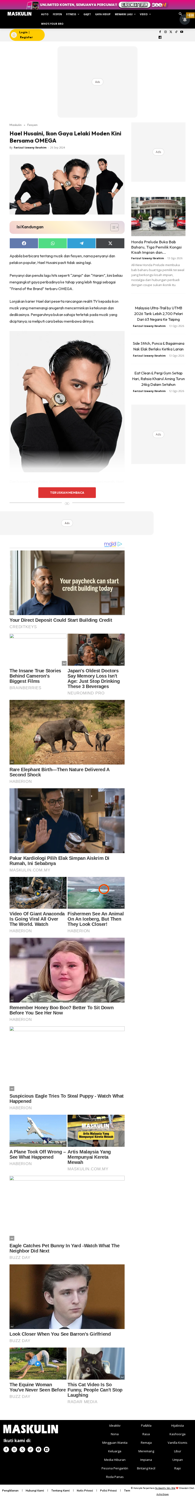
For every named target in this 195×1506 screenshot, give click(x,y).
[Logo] (19, 14)
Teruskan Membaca (67, 492)
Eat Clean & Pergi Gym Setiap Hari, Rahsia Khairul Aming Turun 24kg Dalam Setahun (158, 379)
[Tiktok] (176, 32)
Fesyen (32, 125)
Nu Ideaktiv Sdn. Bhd (165, 1488)
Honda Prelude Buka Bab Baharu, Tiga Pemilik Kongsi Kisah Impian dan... (156, 247)
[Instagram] (165, 32)
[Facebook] (160, 32)
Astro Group (162, 1494)
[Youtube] (182, 32)
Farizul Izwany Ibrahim (30, 147)
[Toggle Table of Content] (112, 227)
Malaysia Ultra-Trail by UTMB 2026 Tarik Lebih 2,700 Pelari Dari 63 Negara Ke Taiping (158, 314)
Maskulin (16, 125)
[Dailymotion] (160, 37)
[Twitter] (171, 32)
